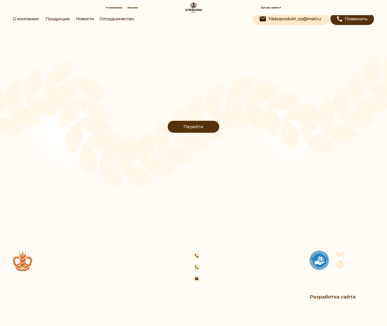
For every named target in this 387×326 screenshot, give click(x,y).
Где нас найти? (271, 7)
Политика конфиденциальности (38, 294)
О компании (114, 7)
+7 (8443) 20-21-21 (225, 255)
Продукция (58, 18)
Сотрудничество (117, 18)
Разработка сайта (333, 297)
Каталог (132, 7)
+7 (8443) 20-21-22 (225, 267)
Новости (85, 18)
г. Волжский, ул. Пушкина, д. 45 (228, 297)
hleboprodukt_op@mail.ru (235, 279)
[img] (193, 21)
